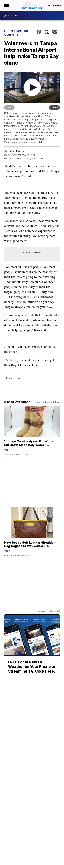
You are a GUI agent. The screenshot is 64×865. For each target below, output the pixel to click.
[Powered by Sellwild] (54, 611)
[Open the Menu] (6, 5)
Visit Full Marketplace (48, 402)
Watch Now (53, 5)
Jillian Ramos (17, 151)
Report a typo (13, 378)
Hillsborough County (17, 33)
